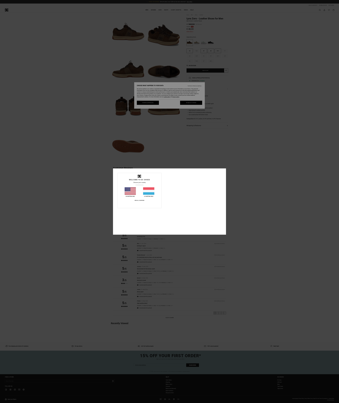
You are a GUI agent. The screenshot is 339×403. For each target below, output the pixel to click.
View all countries (139, 200)
